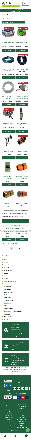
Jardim (5, 275)
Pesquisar (15, 436)
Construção (6, 267)
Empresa (9, 413)
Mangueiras (8, 297)
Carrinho (24, 435)
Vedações (6, 319)
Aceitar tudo (15, 221)
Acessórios (8, 286)
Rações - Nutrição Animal (10, 281)
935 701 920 (22, 417)
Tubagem (7, 314)
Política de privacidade (19, 228)
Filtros (7, 295)
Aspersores (8, 289)
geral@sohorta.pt (22, 427)
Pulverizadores (9, 308)
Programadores (9, 306)
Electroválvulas (9, 292)
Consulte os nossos (13, 369)
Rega (8, 15)
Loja (9, 411)
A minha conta (5, 436)
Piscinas (6, 278)
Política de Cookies (10, 228)
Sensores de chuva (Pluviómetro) (13, 311)
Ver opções (8, 50)
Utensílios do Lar (8, 316)
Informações (9, 415)
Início (5, 15)
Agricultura (6, 259)
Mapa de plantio (9, 417)
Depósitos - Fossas (8, 270)
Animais (6, 262)
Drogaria (6, 273)
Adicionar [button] (21, 131)
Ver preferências (15, 225)
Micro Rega (8, 303)
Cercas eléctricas (8, 265)
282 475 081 (22, 409)
